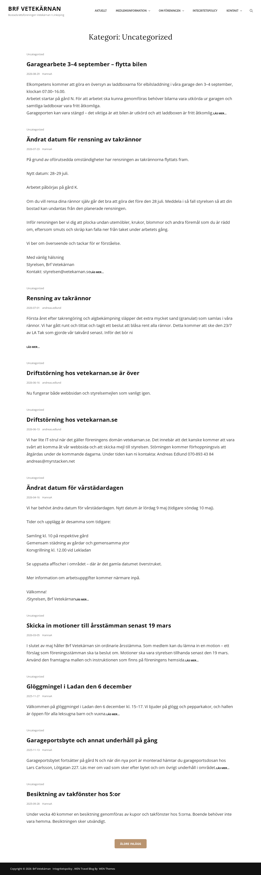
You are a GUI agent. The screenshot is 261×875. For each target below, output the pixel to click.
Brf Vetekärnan (34, 8)
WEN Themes (107, 869)
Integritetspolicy (205, 10)
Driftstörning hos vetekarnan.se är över (83, 373)
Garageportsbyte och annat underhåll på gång (92, 740)
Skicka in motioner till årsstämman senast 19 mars (99, 625)
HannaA (47, 74)
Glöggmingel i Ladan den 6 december (79, 686)
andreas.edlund (51, 308)
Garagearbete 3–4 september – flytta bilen (87, 64)
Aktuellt (101, 10)
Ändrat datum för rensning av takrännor (84, 139)
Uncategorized (35, 54)
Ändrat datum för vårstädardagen (75, 487)
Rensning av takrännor (59, 298)
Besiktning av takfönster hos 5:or (74, 794)
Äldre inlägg (130, 844)
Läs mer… (220, 113)
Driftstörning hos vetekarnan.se (72, 419)
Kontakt (232, 10)
